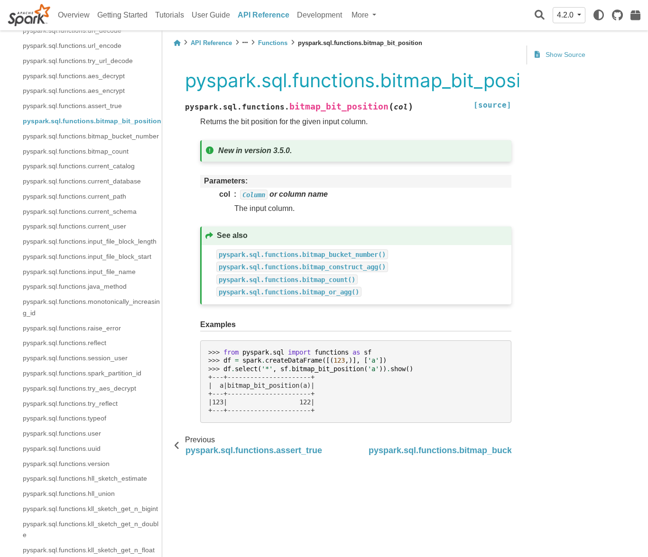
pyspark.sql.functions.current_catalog (79, 166)
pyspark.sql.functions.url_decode (72, 30)
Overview (74, 15)
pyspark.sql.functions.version (66, 463)
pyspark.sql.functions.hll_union (69, 493)
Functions (272, 42)
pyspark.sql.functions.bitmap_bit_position (92, 121)
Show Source (564, 54)
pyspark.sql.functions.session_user (75, 358)
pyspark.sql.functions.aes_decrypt (74, 75)
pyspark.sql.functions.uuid (62, 448)
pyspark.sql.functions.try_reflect (70, 403)
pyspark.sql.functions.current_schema (80, 211)
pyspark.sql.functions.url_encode (72, 45)
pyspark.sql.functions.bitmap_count (76, 151)
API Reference (263, 15)
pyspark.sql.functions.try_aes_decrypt (79, 388)
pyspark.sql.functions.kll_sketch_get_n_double (90, 529)
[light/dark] (598, 15)
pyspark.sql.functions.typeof (64, 418)
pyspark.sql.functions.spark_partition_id (82, 373)
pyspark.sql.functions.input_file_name (79, 271)
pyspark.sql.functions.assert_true (72, 106)
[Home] (177, 43)
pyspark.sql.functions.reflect (64, 343)
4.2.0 (566, 15)
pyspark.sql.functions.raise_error (72, 327)
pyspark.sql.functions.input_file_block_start (87, 256)
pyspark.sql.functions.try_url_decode (78, 60)
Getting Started (122, 15)
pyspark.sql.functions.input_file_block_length (90, 241)
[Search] (539, 15)
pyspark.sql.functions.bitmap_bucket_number (91, 135)
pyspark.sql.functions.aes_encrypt (74, 90)
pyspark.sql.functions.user (62, 433)
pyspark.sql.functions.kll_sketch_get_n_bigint (90, 508)
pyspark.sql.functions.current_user (74, 226)
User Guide (211, 15)
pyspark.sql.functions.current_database (82, 181)
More (361, 15)
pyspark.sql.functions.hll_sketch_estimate (85, 478)
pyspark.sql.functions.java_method (75, 286)
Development (319, 15)
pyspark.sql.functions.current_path (74, 196)
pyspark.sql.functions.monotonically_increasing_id (91, 307)
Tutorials (169, 15)
